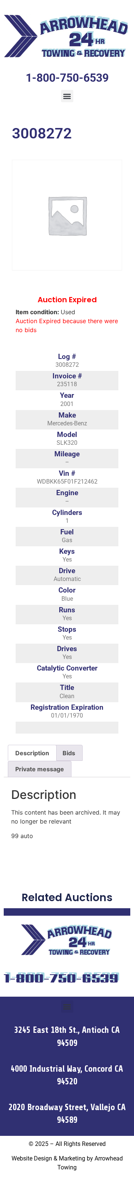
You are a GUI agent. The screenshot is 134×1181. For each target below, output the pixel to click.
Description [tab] (32, 753)
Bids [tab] (69, 753)
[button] (67, 96)
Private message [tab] (39, 769)
